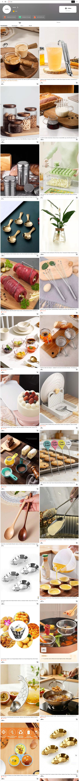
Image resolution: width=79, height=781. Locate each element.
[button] (2, 1)
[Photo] (4, 17)
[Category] (5, 1)
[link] (7, 9)
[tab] (19, 22)
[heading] (35, 7)
